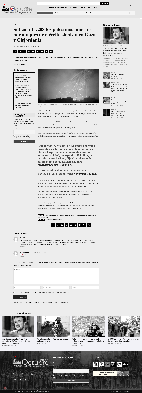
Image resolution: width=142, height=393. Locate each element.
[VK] (46, 51)
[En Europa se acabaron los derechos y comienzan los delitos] (106, 100)
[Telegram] (42, 51)
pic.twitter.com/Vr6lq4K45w (55, 164)
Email (15, 129)
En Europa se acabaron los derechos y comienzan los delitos (74, 13)
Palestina (28, 24)
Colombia (17, 85)
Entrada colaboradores (116, 391)
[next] (134, 13)
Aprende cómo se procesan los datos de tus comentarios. (53, 302)
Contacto (126, 391)
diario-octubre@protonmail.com (32, 374)
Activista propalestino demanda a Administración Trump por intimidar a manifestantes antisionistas (115, 52)
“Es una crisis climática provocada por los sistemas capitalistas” (23, 79)
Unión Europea (114, 97)
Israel (22, 24)
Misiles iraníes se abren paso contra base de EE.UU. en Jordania (118, 113)
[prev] (130, 13)
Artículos (17, 101)
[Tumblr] (38, 51)
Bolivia (16, 75)
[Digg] (51, 51)
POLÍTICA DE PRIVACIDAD (42, 391)
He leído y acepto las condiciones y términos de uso (23, 137)
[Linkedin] (24, 51)
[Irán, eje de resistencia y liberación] (106, 75)
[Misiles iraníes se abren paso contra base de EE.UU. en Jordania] (106, 112)
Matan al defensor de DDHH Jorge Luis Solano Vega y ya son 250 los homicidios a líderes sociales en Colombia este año (23, 92)
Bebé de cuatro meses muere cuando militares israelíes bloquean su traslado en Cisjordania (88, 341)
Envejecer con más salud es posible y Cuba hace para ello (23, 105)
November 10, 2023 (85, 173)
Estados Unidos (106, 45)
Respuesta (22, 246)
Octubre (23, 64)
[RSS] (15, 379)
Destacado (16, 24)
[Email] (33, 51)
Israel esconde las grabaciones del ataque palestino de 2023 (52, 340)
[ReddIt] (29, 51)
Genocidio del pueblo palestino (54, 219)
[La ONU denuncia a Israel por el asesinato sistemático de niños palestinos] (124, 326)
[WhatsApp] (20, 51)
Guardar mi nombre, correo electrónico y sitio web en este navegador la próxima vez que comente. (43, 292)
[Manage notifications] (5, 388)
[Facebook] (15, 51)
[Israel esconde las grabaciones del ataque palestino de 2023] (53, 326)
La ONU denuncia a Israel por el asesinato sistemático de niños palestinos (123, 340)
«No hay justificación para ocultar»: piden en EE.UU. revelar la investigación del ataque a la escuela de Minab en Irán (119, 88)
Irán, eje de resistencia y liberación (118, 75)
